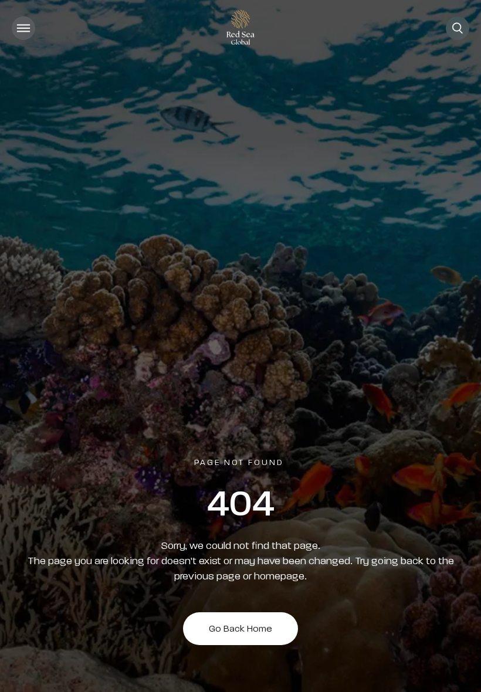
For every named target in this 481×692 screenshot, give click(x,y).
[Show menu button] (23, 28)
